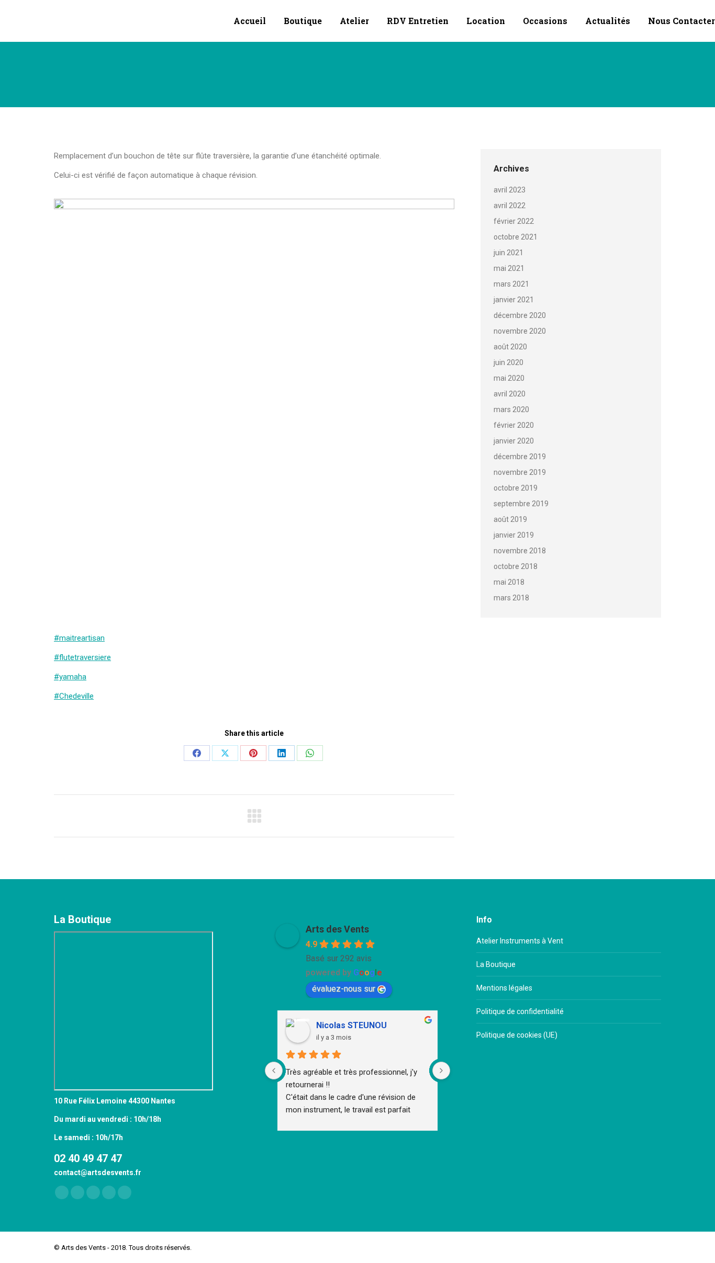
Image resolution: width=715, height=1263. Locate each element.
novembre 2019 (520, 472)
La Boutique (496, 964)
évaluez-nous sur (343, 989)
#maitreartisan (79, 638)
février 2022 (514, 221)
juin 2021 (508, 252)
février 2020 (514, 425)
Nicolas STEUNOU (351, 1025)
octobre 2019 (516, 488)
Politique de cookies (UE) (516, 1035)
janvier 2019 (514, 535)
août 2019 (510, 519)
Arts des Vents (337, 929)
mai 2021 (509, 268)
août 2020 (510, 347)
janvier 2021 (514, 299)
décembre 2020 (520, 315)
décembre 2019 (520, 456)
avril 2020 (510, 394)
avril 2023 (510, 190)
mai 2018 (509, 582)
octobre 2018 (516, 566)
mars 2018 (511, 598)
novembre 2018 (520, 551)
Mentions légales (504, 988)
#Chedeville (74, 696)
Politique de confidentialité (520, 1011)
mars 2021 (511, 284)
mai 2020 (509, 378)
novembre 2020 (520, 331)
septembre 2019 (521, 503)
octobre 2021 (516, 237)
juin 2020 (508, 362)
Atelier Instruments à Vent (519, 941)
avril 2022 (510, 205)
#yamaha (70, 676)
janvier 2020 (514, 441)
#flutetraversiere (82, 657)
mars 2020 (511, 409)
